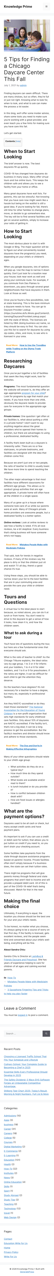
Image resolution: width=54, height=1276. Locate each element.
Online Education (13, 1182)
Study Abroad (11, 1195)
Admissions (10, 1115)
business (8, 1124)
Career (7, 1129)
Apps (6, 1120)
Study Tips (9, 1199)
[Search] (46, 1034)
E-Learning (9, 1155)
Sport (7, 1191)
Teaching (9, 1204)
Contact (8, 1239)
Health (7, 1164)
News (7, 1177)
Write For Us (10, 1256)
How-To (11, 977)
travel (7, 1213)
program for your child (33, 393)
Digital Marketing (13, 1146)
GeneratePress (27, 1272)
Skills (6, 1186)
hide (18, 141)
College (8, 1138)
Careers (8, 1133)
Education (9, 1160)
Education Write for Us (16, 1243)
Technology (10, 1208)
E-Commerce (11, 1151)
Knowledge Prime (18, 6)
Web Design (10, 1217)
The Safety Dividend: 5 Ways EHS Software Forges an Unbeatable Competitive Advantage (27, 1083)
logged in (23, 1015)
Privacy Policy (11, 1252)
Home (7, 1247)
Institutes (9, 1173)
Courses (8, 1142)
